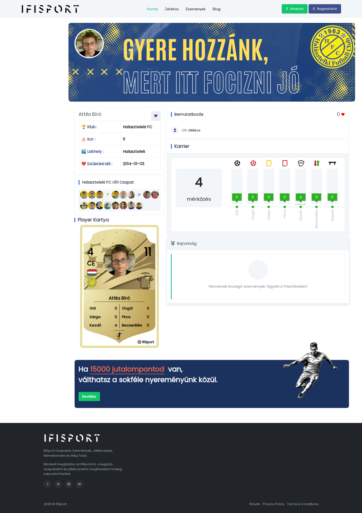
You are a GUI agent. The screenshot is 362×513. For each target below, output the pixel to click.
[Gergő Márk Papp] (99, 205)
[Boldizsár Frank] (123, 194)
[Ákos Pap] (147, 194)
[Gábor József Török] (107, 205)
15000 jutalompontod (127, 369)
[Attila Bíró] (115, 205)
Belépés (297, 8)
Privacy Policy (273, 504)
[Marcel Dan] (84, 194)
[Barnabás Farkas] (131, 205)
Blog (217, 8)
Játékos (172, 8)
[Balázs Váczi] (99, 194)
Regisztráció (326, 8)
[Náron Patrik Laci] (91, 194)
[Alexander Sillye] (123, 205)
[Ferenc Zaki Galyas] (139, 205)
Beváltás (89, 396)
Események (196, 8)
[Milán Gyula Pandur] (84, 205)
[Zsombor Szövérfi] (91, 205)
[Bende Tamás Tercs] (154, 194)
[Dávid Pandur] (131, 194)
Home (152, 8)
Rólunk (254, 504)
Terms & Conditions (302, 504)
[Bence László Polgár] (115, 194)
